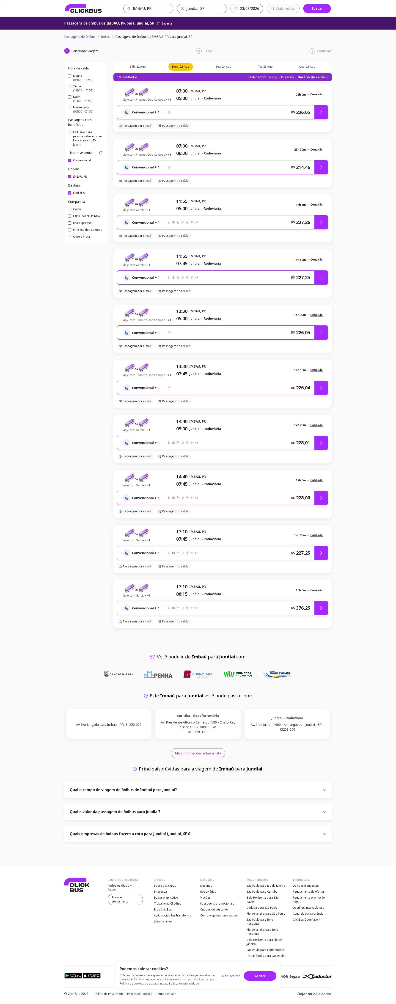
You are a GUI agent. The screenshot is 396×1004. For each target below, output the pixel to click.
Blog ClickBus (163, 909)
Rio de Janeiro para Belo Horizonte (262, 932)
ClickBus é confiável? (306, 919)
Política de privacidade (184, 983)
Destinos (206, 886)
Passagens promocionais (217, 903)
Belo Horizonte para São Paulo (263, 900)
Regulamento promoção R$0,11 (309, 900)
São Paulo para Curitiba (262, 892)
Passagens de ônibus (80, 36)
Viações (205, 897)
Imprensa (160, 892)
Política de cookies (132, 983)
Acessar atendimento (120, 899)
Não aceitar (231, 976)
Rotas (105, 36)
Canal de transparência (308, 914)
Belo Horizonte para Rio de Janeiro (264, 942)
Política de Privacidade (109, 994)
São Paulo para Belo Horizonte (260, 922)
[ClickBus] (83, 8)
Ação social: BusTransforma (172, 915)
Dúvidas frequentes (306, 886)
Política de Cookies (139, 994)
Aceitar (260, 976)
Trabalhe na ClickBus (167, 903)
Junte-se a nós (163, 921)
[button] (316, 94)
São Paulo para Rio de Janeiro (266, 886)
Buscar (317, 8)
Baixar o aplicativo (166, 897)
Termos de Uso (166, 994)
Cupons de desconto (214, 909)
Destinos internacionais (308, 908)
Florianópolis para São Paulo (266, 956)
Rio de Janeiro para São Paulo (266, 914)
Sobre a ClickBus (165, 886)
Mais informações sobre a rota (198, 753)
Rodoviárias (208, 892)
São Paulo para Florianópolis (266, 950)
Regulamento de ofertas (309, 892)
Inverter (168, 23)
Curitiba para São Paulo (262, 908)
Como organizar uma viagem (219, 915)
